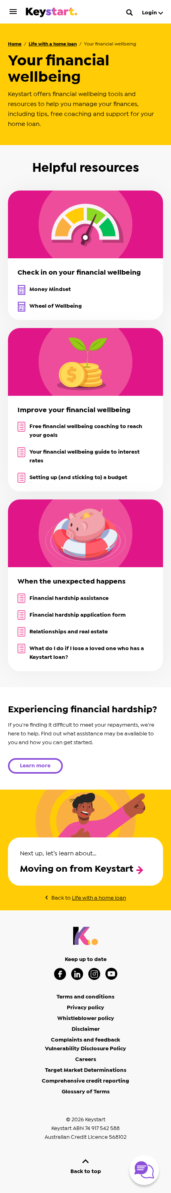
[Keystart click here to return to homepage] (51, 14)
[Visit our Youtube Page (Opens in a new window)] (111, 974)
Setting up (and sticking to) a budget (78, 477)
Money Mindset (50, 289)
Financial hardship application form (77, 615)
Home (14, 43)
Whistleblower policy (85, 1018)
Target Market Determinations (85, 1070)
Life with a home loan (53, 43)
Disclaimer (86, 1029)
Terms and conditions (85, 997)
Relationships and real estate (68, 632)
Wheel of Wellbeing (55, 306)
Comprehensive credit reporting (85, 1081)
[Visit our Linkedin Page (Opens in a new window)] (77, 974)
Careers (85, 1059)
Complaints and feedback (85, 1040)
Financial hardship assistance (69, 598)
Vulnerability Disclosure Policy (85, 1048)
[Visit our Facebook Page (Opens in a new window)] (60, 974)
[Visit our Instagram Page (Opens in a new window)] (94, 974)
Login (150, 13)
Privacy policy (85, 1007)
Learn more (35, 765)
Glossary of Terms (86, 1092)
